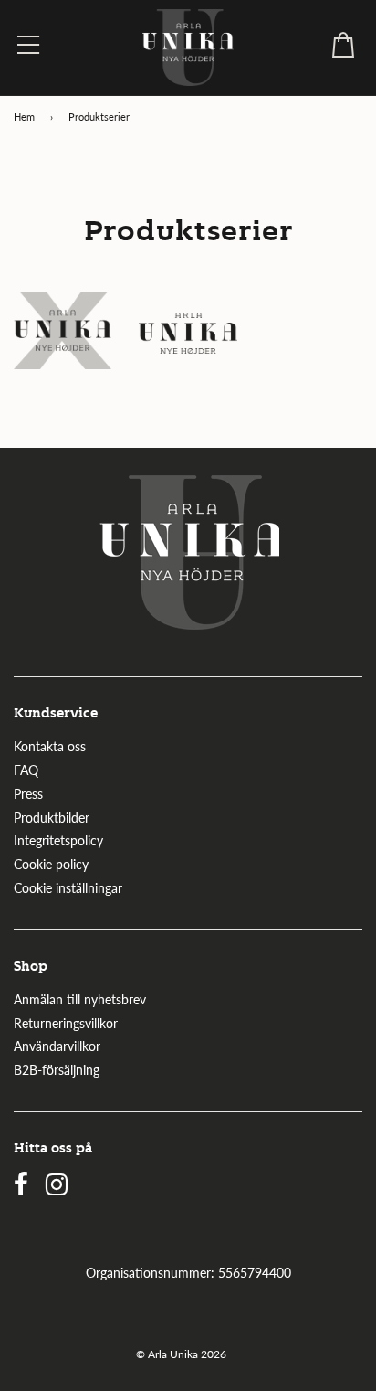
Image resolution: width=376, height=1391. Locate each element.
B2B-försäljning (56, 1070)
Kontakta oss (50, 746)
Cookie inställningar (68, 888)
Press (28, 794)
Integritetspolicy (58, 840)
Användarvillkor (57, 1046)
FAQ (26, 770)
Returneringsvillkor (66, 1023)
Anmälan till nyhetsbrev (80, 999)
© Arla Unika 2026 (181, 1354)
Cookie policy (51, 864)
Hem (24, 116)
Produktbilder (51, 817)
